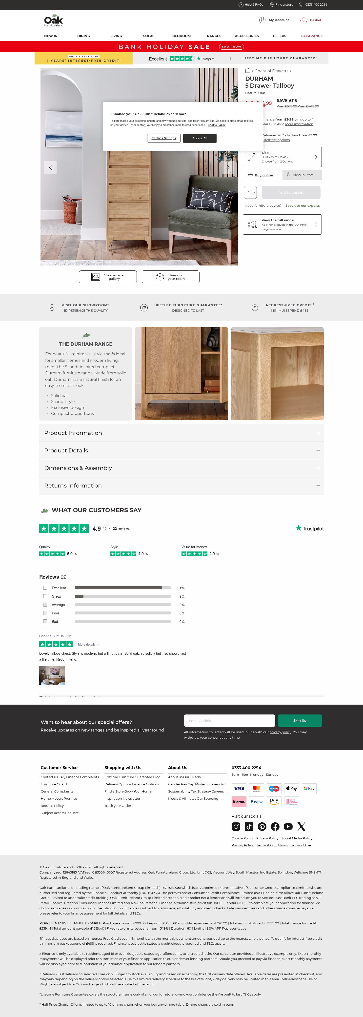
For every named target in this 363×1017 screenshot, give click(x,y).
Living (116, 36)
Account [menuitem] (279, 20)
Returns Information (73, 485)
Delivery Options (117, 784)
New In (51, 36)
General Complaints (57, 791)
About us (175, 777)
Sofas (148, 36)
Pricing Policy (243, 845)
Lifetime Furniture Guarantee (128, 777)
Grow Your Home (138, 791)
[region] (183, 126)
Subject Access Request (60, 813)
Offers (279, 36)
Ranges (214, 36)
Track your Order (117, 806)
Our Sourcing (207, 798)
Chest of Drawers (271, 71)
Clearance (312, 36)
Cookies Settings (164, 138)
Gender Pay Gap (181, 784)
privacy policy (280, 732)
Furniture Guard (54, 784)
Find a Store (114, 791)
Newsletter (131, 798)
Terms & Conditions (272, 845)
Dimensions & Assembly (78, 468)
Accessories (247, 36)
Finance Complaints (82, 777)
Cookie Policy (242, 838)
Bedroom (181, 36)
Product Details (66, 450)
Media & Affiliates (182, 798)
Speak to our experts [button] (302, 205)
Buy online (264, 175)
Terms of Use (301, 845)
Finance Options (145, 784)
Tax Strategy (201, 791)
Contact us (49, 777)
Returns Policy (52, 806)
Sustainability (179, 791)
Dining (83, 36)
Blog (157, 777)
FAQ (62, 777)
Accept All (200, 138)
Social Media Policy (297, 838)
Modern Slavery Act (210, 784)
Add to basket (291, 192)
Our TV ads (192, 777)
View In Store (303, 175)
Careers (218, 791)
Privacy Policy (267, 838)
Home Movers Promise (59, 798)
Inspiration (113, 798)
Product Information (73, 432)
